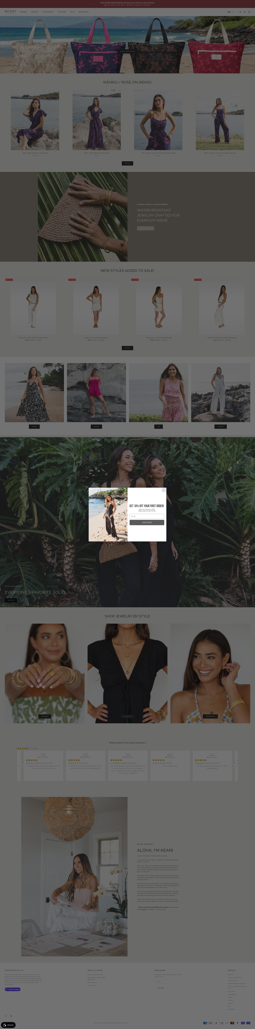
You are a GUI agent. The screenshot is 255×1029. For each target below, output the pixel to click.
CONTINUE (147, 522)
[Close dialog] (164, 490)
